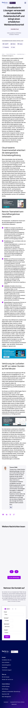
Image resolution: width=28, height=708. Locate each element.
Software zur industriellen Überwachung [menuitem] (11, 691)
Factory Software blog (10, 54)
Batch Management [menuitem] (6, 696)
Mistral (13, 44)
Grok (14, 47)
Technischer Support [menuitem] (6, 670)
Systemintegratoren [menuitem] (6, 665)
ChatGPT (6, 44)
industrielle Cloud (15, 29)
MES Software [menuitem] (5, 689)
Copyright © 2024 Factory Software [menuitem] (17, 702)
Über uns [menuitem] (4, 674)
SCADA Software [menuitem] (6, 686)
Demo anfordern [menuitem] (5, 662)
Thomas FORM (13, 467)
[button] (25, 3)
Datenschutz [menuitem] (14, 704)
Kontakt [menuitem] (4, 657)
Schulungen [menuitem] (4, 667)
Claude (20, 44)
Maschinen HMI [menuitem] (5, 694)
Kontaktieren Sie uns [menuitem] (6, 660)
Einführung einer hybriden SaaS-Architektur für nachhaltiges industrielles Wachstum (12, 554)
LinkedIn (11, 507)
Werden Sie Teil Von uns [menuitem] (7, 679)
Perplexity (6, 47)
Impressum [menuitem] (6, 702)
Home (3, 54)
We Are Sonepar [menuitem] (5, 677)
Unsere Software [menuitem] (6, 684)
